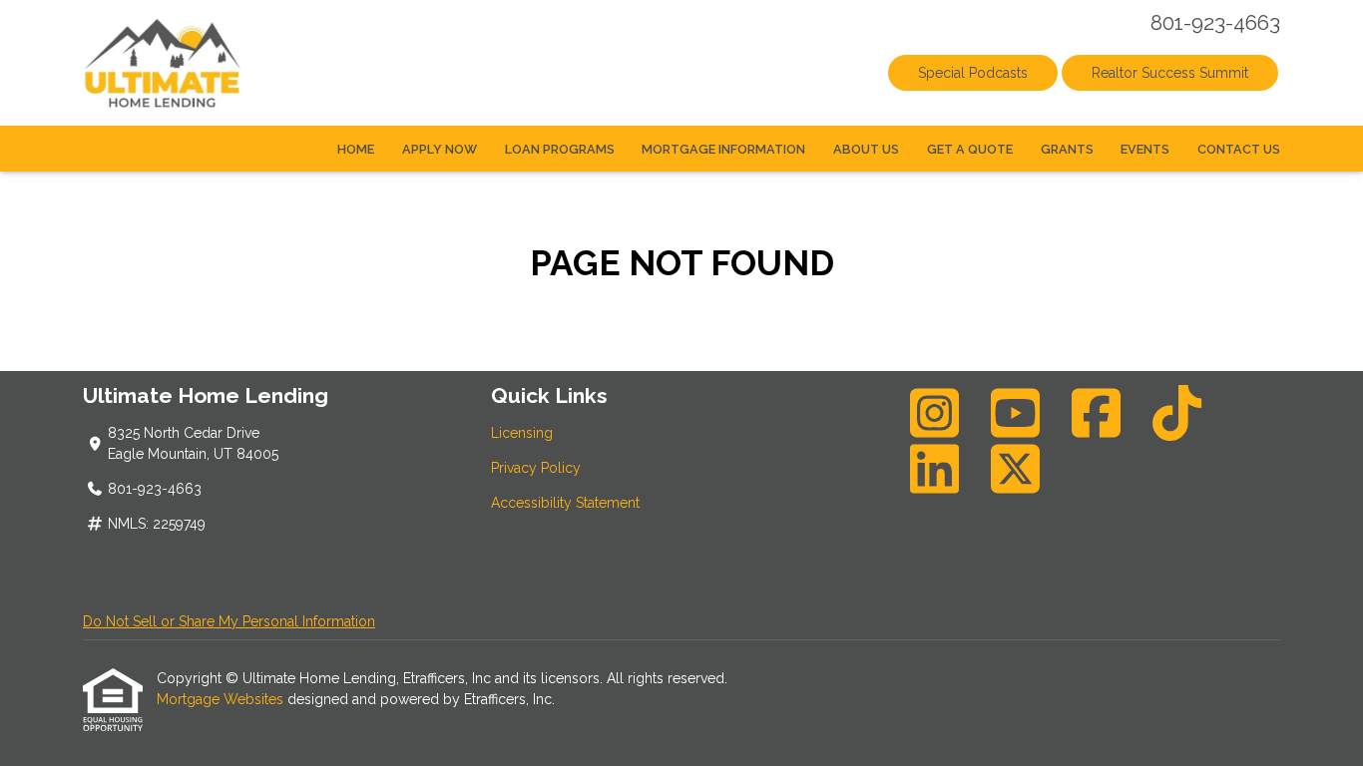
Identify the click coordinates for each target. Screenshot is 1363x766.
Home (355, 149)
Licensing (522, 433)
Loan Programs (560, 149)
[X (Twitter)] (1016, 469)
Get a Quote (970, 149)
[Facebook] (1097, 413)
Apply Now (439, 149)
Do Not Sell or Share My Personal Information (229, 621)
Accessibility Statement (565, 503)
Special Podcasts (973, 73)
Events (1145, 149)
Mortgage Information (723, 149)
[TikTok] (1177, 413)
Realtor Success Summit (1170, 73)
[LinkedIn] (935, 469)
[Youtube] (1016, 413)
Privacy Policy (536, 468)
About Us (866, 149)
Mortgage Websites (222, 699)
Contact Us (1238, 149)
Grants (1067, 149)
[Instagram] (935, 413)
